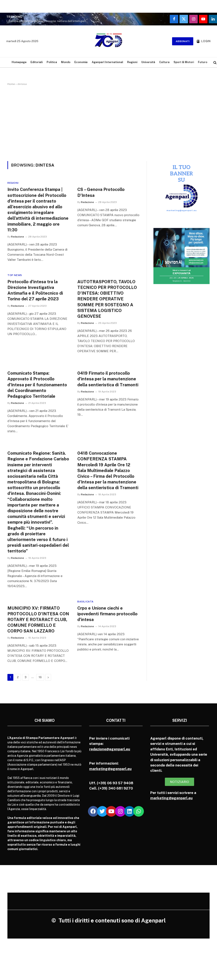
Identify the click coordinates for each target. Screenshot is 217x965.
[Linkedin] (129, 811)
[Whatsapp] (138, 811)
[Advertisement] (108, 122)
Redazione (17, 236)
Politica (52, 62)
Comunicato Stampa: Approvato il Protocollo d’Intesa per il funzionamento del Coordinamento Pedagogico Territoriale (37, 385)
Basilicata (85, 601)
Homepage (19, 62)
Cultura (164, 62)
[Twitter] (102, 811)
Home (11, 84)
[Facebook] (93, 811)
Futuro (202, 62)
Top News (14, 275)
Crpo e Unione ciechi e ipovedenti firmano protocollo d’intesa (107, 614)
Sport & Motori (184, 62)
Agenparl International (107, 62)
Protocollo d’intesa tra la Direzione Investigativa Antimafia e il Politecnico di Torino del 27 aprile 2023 (35, 290)
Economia (81, 62)
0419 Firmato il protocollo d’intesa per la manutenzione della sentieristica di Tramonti (107, 379)
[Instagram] (120, 811)
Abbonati (183, 41)
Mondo (65, 62)
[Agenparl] (108, 41)
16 (40, 677)
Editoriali (37, 62)
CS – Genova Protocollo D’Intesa (101, 192)
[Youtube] (111, 811)
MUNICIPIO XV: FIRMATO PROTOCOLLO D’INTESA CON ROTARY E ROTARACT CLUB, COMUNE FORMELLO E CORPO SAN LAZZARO (38, 620)
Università (148, 62)
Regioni (132, 62)
